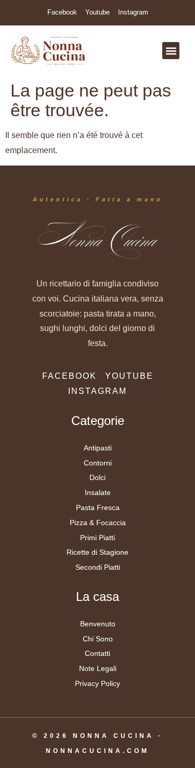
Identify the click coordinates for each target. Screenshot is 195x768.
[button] (170, 50)
